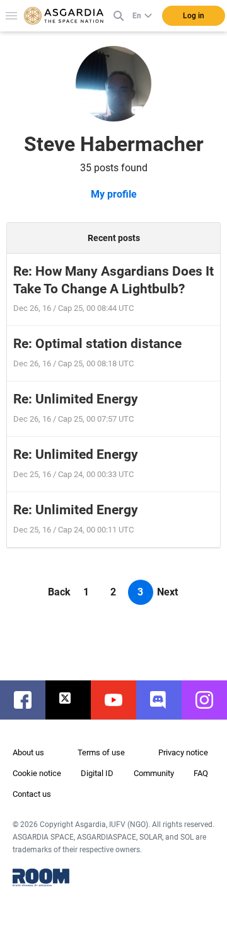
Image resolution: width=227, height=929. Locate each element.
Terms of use (101, 752)
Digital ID (97, 773)
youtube (119, 700)
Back (59, 592)
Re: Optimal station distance (97, 343)
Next (167, 592)
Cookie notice (37, 773)
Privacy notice (183, 752)
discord (165, 700)
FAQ (201, 773)
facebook (29, 700)
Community (154, 773)
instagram (210, 700)
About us (28, 752)
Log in (193, 15)
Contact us (32, 794)
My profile (114, 194)
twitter (74, 700)
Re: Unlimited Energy (75, 399)
